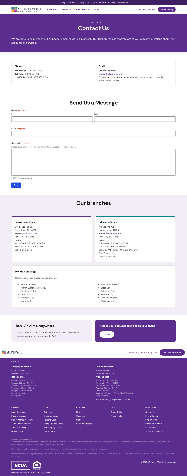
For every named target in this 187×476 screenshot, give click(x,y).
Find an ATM (151, 420)
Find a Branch (151, 416)
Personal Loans (50, 420)
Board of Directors (84, 423)
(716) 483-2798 (29, 233)
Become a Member (147, 9)
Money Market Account (22, 420)
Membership (81, 9)
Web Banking (167, 9)
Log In (107, 334)
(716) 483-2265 (113, 233)
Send (16, 185)
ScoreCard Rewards (154, 431)
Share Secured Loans (53, 423)
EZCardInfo (150, 427)
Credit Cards (49, 431)
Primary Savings (18, 416)
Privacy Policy (117, 416)
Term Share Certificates (21, 423)
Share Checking (18, 412)
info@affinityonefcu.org (110, 74)
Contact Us (150, 412)
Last (96, 114)
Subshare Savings (19, 427)
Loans (65, 9)
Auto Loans (49, 412)
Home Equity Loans (52, 427)
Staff (78, 420)
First (13, 114)
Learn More (123, 2)
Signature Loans (51, 416)
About (96, 9)
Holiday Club (17, 431)
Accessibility (116, 412)
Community (81, 416)
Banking (51, 9)
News (78, 412)
